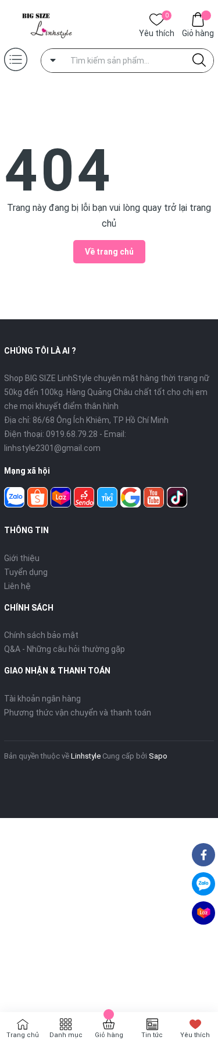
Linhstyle (86, 756)
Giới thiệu (22, 558)
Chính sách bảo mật (41, 635)
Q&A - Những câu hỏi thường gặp (64, 649)
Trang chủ (22, 1035)
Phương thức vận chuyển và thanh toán (77, 712)
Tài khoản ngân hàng (42, 698)
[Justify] (199, 60)
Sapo (158, 756)
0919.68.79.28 (72, 434)
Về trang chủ (109, 251)
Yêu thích (156, 32)
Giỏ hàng (198, 33)
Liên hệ (17, 586)
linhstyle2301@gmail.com (52, 448)
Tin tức (152, 1035)
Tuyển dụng (26, 572)
